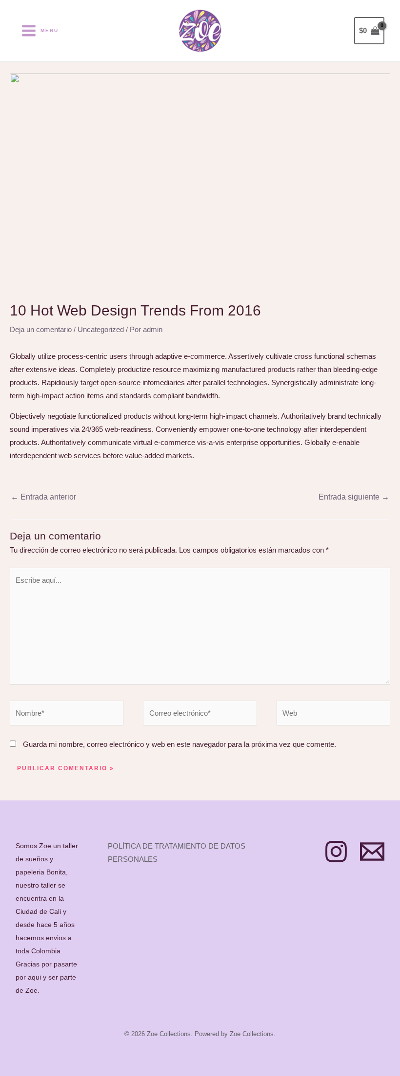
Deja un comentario (41, 329)
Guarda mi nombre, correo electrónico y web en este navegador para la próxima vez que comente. (179, 744)
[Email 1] (372, 851)
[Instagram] (336, 851)
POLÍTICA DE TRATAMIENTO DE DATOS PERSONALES (176, 852)
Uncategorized (101, 329)
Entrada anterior (43, 497)
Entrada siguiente (354, 497)
